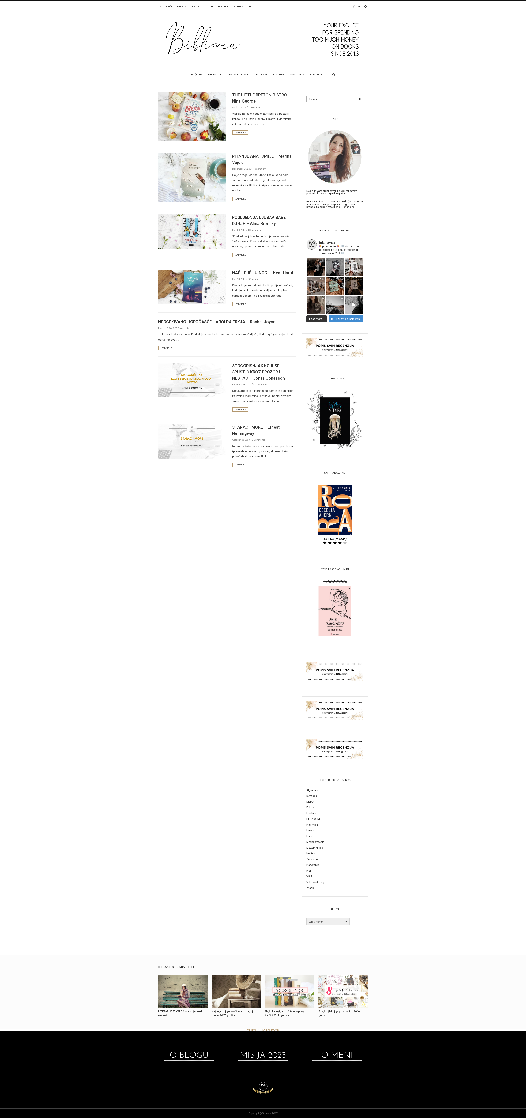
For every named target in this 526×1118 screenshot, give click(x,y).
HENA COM (313, 818)
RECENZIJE (214, 74)
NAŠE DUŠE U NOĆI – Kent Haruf (262, 272)
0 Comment (254, 107)
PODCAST (261, 74)
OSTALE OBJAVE (238, 74)
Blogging (316, 74)
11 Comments (260, 384)
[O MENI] (334, 156)
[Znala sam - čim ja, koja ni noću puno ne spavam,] (316, 286)
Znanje (310, 887)
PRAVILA (181, 6)
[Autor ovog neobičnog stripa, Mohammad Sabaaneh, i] (335, 267)
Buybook (311, 795)
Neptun (310, 853)
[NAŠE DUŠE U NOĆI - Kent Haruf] (192, 286)
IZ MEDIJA (223, 6)
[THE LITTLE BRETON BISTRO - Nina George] (192, 115)
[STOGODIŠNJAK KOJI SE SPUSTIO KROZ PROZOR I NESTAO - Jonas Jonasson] (192, 379)
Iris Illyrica (312, 824)
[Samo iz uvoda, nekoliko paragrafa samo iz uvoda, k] (316, 305)
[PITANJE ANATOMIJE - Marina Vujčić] (192, 177)
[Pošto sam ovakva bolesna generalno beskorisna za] (354, 267)
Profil (309, 870)
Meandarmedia (315, 841)
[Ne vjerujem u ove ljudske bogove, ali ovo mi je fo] (354, 305)
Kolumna (279, 74)
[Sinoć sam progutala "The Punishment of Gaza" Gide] (354, 286)
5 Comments (182, 328)
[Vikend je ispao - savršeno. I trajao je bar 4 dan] (335, 305)
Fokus (310, 807)
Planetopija (313, 864)
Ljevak (310, 830)
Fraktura (311, 813)
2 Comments (258, 439)
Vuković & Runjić (316, 882)
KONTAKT (239, 6)
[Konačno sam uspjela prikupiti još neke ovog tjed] (335, 286)
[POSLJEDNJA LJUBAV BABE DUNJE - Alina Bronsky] (192, 231)
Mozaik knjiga (314, 847)
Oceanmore (313, 859)
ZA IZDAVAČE (165, 6)
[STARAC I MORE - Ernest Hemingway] (192, 441)
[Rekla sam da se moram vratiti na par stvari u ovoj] (316, 267)
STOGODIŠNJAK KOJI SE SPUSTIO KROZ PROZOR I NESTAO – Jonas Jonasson (258, 372)
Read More (240, 132)
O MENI (209, 6)
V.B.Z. (309, 876)
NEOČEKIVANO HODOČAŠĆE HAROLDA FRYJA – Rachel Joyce (217, 321)
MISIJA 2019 (297, 74)
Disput (310, 801)
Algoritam (312, 790)
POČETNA (196, 74)
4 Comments (254, 230)
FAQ (251, 6)
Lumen (310, 836)
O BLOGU (196, 6)
